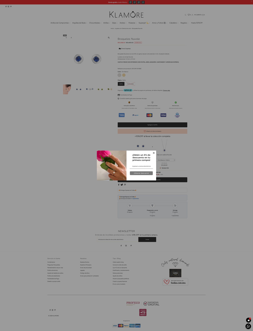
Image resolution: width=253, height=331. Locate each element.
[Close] (153, 153)
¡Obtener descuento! (141, 173)
